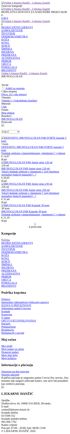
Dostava (5, 299)
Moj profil (6, 346)
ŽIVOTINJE (8, 33)
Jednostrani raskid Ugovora (16, 308)
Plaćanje (5, 323)
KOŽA (5, 39)
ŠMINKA (6, 48)
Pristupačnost (8, 326)
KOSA (5, 42)
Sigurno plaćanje (10, 374)
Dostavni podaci (10, 352)
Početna (5, 239)
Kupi (4, 159)
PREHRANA (8, 54)
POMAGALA (9, 67)
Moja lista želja (9, 355)
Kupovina (6, 314)
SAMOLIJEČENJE (12, 30)
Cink (4, 106)
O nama (5, 317)
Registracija (7, 329)
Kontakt (5, 311)
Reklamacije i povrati (12, 332)
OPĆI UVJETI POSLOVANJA (18, 320)
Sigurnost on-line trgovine (15, 371)
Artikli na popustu (15, 88)
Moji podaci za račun (12, 349)
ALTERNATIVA (10, 58)
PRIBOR (6, 61)
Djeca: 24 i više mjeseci (14, 94)
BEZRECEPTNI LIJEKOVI (17, 27)
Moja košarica (8, 358)
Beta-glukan (7, 112)
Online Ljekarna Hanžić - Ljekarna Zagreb (24, 73)
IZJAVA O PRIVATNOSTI (16, 305)
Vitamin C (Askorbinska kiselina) (19, 100)
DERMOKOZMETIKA (14, 36)
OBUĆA (6, 64)
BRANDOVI (8, 70)
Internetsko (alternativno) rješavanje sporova (25, 302)
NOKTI (5, 45)
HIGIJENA (7, 51)
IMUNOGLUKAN (12, 119)
